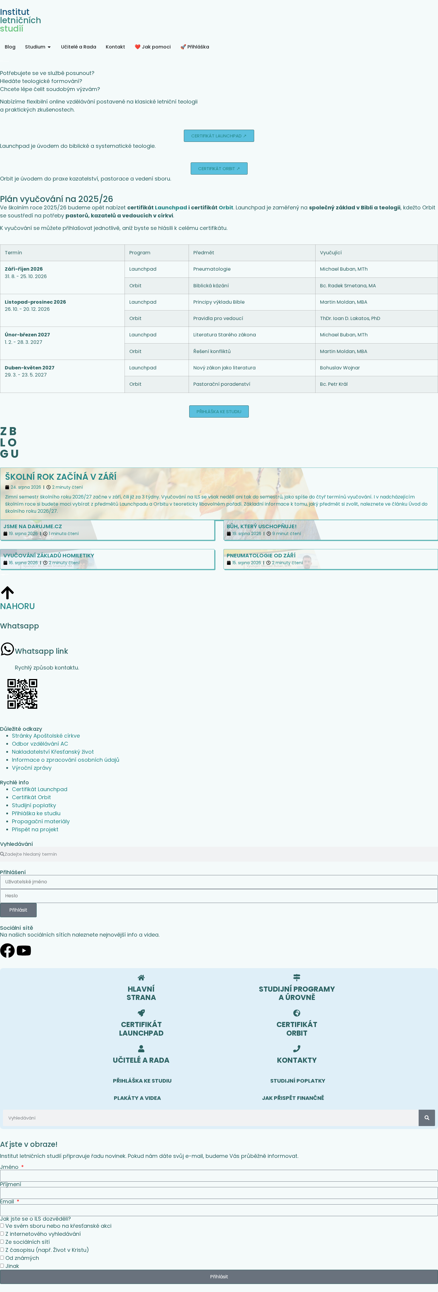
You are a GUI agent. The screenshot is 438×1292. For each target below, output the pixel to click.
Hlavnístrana (141, 993)
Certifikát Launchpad (39, 789)
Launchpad (171, 207)
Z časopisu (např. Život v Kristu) (47, 1250)
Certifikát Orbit (31, 797)
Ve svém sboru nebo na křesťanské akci (58, 1226)
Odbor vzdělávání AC (40, 743)
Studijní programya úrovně (297, 993)
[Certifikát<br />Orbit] (296, 1013)
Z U (9, 442)
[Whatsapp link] (7, 649)
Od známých (22, 1258)
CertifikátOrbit (297, 1029)
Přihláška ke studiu (36, 813)
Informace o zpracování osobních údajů (65, 759)
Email (7, 1201)
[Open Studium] (49, 47)
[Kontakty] (296, 1048)
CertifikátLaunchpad (141, 1029)
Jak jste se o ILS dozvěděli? (35, 1219)
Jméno (10, 1167)
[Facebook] (7, 950)
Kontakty (297, 1060)
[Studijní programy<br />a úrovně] (296, 977)
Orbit (226, 207)
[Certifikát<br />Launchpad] (141, 1013)
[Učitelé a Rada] (141, 1048)
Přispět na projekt (35, 829)
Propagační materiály (41, 821)
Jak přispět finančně (293, 1098)
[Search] (427, 1118)
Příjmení (10, 1184)
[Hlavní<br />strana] (141, 977)
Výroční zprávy (32, 768)
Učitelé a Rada (141, 1060)
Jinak (12, 1266)
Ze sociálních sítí (27, 1242)
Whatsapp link (41, 651)
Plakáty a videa (137, 1098)
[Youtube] (23, 950)
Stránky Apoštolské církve (46, 735)
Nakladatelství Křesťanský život (53, 751)
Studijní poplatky (34, 805)
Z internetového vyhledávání (43, 1234)
